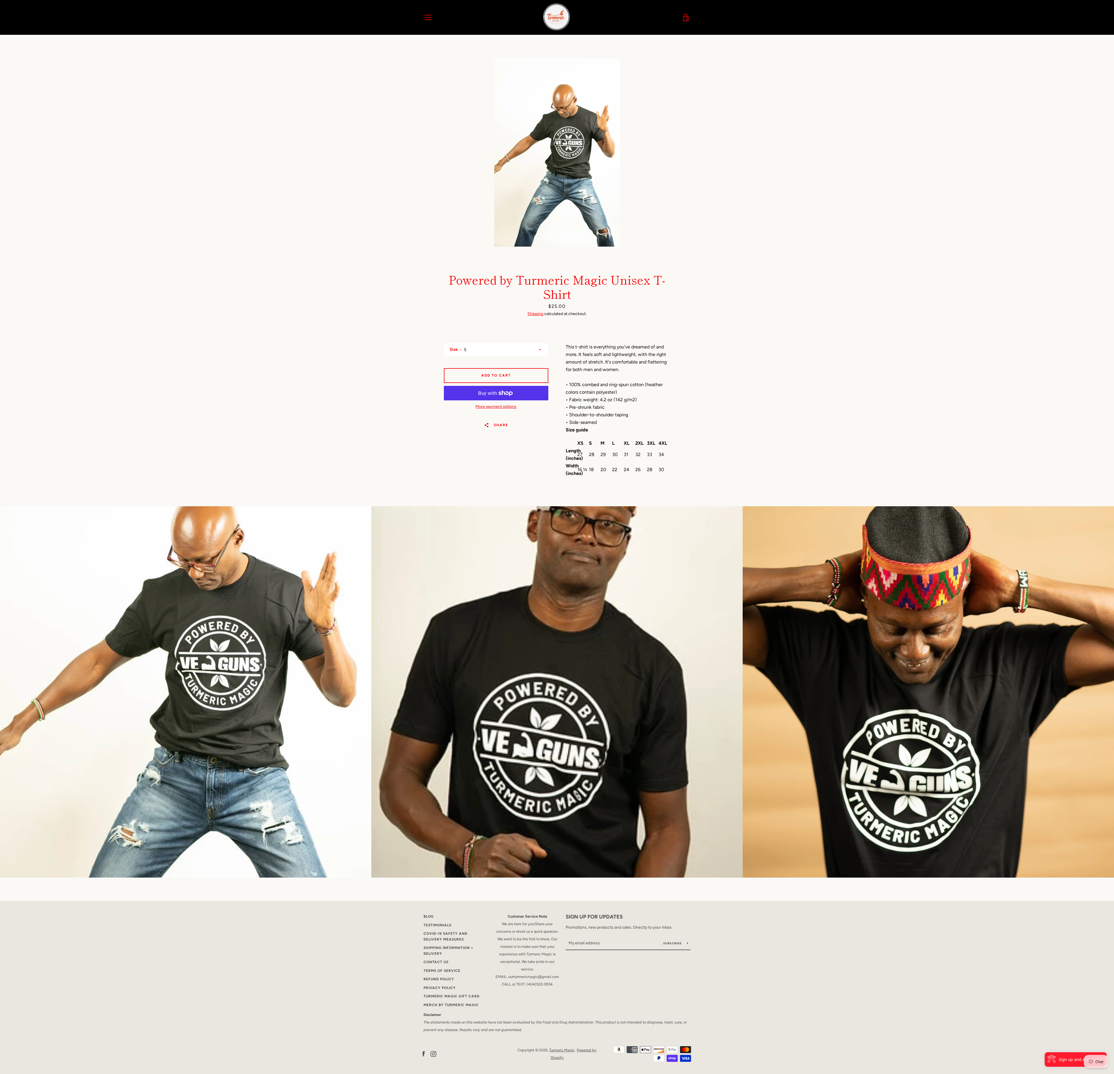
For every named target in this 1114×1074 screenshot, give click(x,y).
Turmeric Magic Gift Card (452, 996)
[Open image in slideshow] (557, 152)
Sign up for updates (594, 917)
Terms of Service (442, 971)
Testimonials (437, 925)
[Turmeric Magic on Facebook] (423, 1053)
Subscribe (673, 943)
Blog (429, 916)
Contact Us (436, 962)
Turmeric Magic (562, 1050)
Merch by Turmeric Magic (451, 1005)
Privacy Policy (440, 988)
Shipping (535, 313)
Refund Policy (439, 979)
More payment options (495, 406)
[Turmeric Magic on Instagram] (433, 1053)
